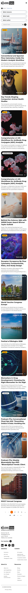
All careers (19, 552)
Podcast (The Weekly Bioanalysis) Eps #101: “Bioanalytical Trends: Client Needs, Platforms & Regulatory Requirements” (13, 464)
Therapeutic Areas (8, 558)
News (18, 572)
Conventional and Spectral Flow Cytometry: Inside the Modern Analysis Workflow (12, 58)
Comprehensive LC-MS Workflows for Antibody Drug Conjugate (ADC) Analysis (13, 140)
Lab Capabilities (7, 570)
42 (10, 515)
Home (4, 8)
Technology (6, 556)
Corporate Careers (21, 557)
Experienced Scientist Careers (21, 555)
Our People (6, 574)
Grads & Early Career (22, 559)
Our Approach (7, 572)
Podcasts (19, 574)
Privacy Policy (8, 589)
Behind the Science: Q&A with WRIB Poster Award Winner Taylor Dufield (14, 222)
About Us (6, 568)
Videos (18, 578)
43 (14, 515)
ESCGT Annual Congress (11, 501)
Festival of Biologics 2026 (11, 341)
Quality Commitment (7, 577)
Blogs (18, 568)
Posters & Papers (21, 576)
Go (23, 24)
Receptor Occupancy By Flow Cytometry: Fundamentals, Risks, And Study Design (13, 263)
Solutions (6, 552)
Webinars (19, 580)
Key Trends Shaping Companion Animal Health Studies (12, 99)
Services (6, 554)
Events (18, 570)
